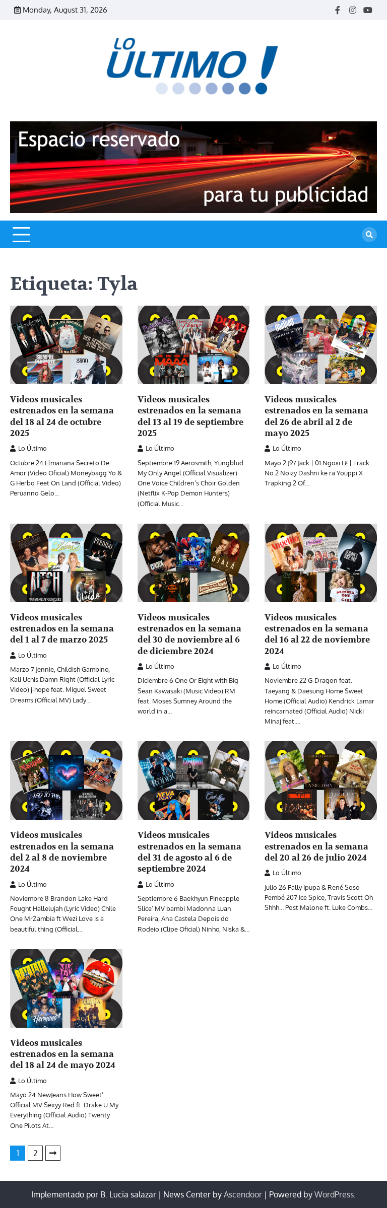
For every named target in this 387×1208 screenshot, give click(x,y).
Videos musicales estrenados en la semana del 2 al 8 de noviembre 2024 (62, 852)
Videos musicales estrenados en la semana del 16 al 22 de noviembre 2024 (317, 634)
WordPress (334, 1194)
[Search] (369, 234)
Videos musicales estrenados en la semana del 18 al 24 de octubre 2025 (62, 416)
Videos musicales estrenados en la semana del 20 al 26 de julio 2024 (316, 846)
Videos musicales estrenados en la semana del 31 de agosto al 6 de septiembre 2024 (189, 852)
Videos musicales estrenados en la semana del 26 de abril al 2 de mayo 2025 (316, 416)
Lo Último (32, 448)
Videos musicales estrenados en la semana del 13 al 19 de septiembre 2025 (190, 416)
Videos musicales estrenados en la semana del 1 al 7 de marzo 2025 (62, 629)
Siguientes (52, 1153)
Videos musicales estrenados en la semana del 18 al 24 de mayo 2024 (62, 1054)
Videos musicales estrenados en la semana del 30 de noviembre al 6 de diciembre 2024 (189, 634)
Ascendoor (243, 1194)
